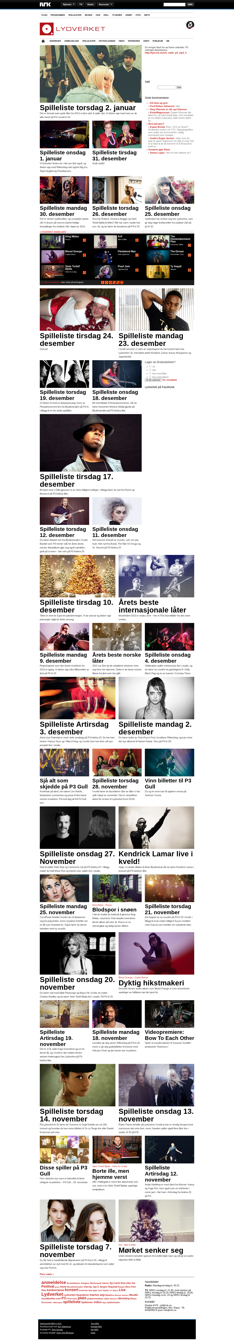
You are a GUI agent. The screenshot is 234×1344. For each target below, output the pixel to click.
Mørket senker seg (151, 1250)
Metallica (109, 1295)
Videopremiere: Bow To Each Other (169, 1035)
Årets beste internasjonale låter (152, 606)
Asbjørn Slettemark (91, 1283)
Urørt (128, 15)
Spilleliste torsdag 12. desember (63, 532)
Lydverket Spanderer (76, 1295)
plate (82, 1298)
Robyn (133, 1298)
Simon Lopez (157, 152)
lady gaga (92, 1290)
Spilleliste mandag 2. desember (155, 728)
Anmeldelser (71, 41)
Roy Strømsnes (64, 1327)
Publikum (158, 41)
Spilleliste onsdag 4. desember (168, 658)
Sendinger (55, 41)
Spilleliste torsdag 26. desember (115, 211)
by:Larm (115, 1283)
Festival (47, 1286)
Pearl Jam (124, 266)
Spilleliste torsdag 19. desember (63, 395)
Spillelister (75, 15)
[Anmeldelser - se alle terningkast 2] (118, 283)
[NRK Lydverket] (72, 34)
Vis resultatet (169, 379)
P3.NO (44, 15)
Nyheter (67, 4)
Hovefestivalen (75, 1287)
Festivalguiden (107, 41)
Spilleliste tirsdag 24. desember (76, 339)
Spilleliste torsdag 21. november (168, 909)
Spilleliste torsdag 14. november (71, 1115)
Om (167, 41)
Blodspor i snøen (114, 910)
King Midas (72, 236)
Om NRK (94, 1330)
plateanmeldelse (95, 1298)
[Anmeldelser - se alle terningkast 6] (102, 283)
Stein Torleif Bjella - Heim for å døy (109, 1166)
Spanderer (134, 41)
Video (121, 41)
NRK (45, 4)
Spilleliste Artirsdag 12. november (161, 1174)
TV (80, 4)
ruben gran (57, 1302)
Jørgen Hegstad (108, 1286)
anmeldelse (53, 1282)
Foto (138, 15)
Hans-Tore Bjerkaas (65, 1333)
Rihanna (113, 1299)
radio (106, 1298)
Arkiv (146, 41)
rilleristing (124, 1298)
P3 (63, 1298)
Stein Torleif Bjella (72, 267)
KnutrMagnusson (159, 112)
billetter (105, 1283)
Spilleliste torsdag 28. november (115, 783)
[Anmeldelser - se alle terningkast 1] (121, 283)
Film (98, 15)
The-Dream (177, 251)
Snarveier (104, 4)
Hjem (43, 41)
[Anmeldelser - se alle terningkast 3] (114, 283)
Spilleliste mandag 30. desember (63, 211)
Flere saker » (47, 1274)
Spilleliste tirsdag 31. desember (114, 155)
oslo (58, 1298)
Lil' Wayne (114, 1290)
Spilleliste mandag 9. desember (63, 658)
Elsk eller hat (128, 1283)
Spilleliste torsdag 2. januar (88, 107)
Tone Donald (57, 1330)
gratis (57, 1287)
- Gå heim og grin (158, 103)
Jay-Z (96, 1286)
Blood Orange (73, 251)
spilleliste (72, 1302)
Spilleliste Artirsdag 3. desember (74, 728)
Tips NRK (95, 1324)
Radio (90, 4)
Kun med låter (159, 373)
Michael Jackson (122, 1295)
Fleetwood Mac (127, 251)
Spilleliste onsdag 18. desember (115, 395)
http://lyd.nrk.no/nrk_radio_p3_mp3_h (166, 52)
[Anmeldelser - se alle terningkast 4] (110, 283)
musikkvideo (48, 1298)
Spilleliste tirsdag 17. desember (76, 480)
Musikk (88, 15)
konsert (71, 1290)
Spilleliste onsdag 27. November (77, 858)
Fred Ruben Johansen (162, 106)
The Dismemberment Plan (180, 239)
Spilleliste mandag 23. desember (151, 339)
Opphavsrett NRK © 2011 (51, 1324)
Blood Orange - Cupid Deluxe (133, 977)
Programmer (58, 15)
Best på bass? (156, 123)
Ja (153, 366)
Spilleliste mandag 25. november (63, 909)
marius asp (97, 1294)
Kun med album (160, 377)
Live (122, 1290)
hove (63, 1286)
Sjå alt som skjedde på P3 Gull (64, 783)
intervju (88, 1287)
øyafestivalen (113, 1302)
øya (104, 1302)
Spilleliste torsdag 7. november (76, 1251)
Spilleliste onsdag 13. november (156, 1115)
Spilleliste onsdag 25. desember (168, 211)
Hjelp (93, 1333)
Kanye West (124, 1287)
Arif (120, 236)
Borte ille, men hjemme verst (110, 1174)
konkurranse (55, 1290)
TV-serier (117, 15)
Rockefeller (46, 1302)
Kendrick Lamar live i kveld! (156, 858)
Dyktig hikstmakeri (151, 983)
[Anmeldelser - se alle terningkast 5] (106, 283)
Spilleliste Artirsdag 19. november (56, 1038)
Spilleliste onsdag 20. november (77, 983)
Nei (154, 370)
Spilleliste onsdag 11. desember (115, 532)
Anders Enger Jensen (162, 138)
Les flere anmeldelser (51, 282)
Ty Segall (175, 266)
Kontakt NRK (96, 1327)
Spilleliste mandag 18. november (116, 1035)
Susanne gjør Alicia (159, 149)
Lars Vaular (103, 1290)
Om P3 (147, 15)
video (98, 1302)
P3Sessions (71, 1299)
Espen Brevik (157, 127)
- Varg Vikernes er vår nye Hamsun (167, 109)
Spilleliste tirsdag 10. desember (76, 606)
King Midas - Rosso (102, 905)
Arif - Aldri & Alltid (127, 1245)
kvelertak (83, 1290)
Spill (106, 15)
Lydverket (52, 1294)
